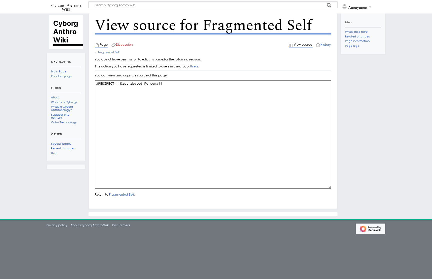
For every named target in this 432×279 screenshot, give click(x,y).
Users (194, 66)
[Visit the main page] (66, 31)
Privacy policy (57, 225)
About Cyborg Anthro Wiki (89, 225)
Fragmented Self (109, 52)
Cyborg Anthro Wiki (66, 7)
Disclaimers (121, 225)
